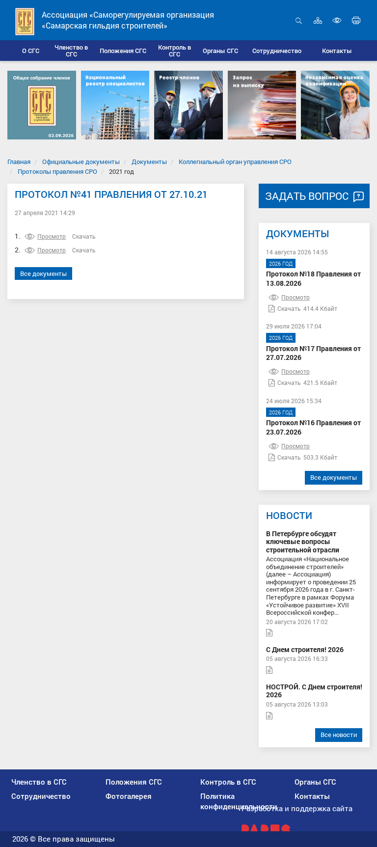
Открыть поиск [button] (299, 26)
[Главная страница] (25, 21)
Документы (149, 161)
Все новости (339, 734)
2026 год (281, 263)
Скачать (84, 236)
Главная (18, 161)
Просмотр (51, 236)
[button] (71, 50)
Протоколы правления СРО (57, 171)
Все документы (43, 273)
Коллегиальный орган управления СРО (235, 161)
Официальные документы (81, 161)
